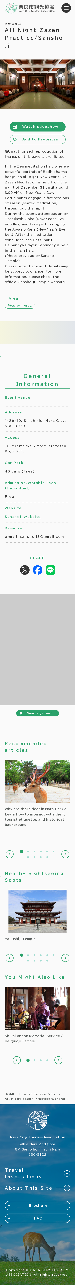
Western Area (20, 305)
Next (65, 854)
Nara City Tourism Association (30, 8)
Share (37, 570)
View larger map (40, 713)
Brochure (38, 1205)
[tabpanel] (37, 793)
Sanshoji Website (23, 516)
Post (25, 570)
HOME (10, 1094)
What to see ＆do (39, 1094)
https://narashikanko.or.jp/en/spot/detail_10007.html (37, 915)
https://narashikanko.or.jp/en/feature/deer (37, 793)
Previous (9, 854)
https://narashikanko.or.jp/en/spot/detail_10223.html (37, 1015)
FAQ (38, 1218)
